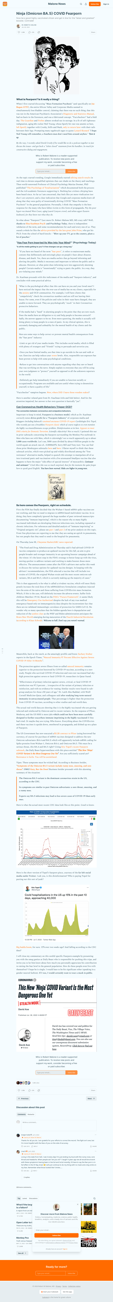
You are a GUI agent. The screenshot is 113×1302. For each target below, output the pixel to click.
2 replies (27, 1177)
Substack (45, 1297)
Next (90, 1098)
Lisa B (23, 1151)
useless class (37, 613)
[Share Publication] (86, 4)
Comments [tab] (21, 1114)
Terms (64, 1286)
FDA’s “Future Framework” (66, 597)
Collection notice (74, 1286)
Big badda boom (23, 947)
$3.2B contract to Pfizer (65, 733)
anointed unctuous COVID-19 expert (59, 421)
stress (54, 355)
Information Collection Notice (56, 1243)
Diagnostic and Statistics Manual (78, 114)
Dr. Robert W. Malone (29, 25)
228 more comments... (24, 1187)
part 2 (62, 529)
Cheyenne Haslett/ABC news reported (54, 542)
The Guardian (27, 120)
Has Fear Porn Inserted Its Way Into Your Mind (43, 242)
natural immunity (75, 666)
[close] (77, 1204)
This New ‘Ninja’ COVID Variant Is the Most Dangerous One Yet (54, 752)
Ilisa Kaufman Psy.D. (36, 223)
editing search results (80, 177)
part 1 (52, 529)
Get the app (67, 1292)
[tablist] (25, 1114)
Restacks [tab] (31, 1114)
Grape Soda (25, 1135)
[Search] (81, 4)
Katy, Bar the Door (39, 769)
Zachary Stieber (85, 654)
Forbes (41, 120)
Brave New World (24, 617)
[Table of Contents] (2, 651)
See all (21, 1253)
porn (58, 251)
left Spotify (21, 127)
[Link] (13, 99)
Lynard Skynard (81, 130)
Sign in (106, 4)
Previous (24, 1098)
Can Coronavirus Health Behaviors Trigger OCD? (44, 406)
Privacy (58, 1286)
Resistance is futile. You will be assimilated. (36, 757)
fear (54, 251)
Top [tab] (19, 1198)
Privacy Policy (73, 1243)
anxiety (26, 292)
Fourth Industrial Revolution (79, 617)
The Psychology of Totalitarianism (43, 187)
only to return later (72, 127)
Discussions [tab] (33, 1198)
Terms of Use (67, 1240)
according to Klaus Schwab (29, 620)
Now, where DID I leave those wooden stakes (68, 392)
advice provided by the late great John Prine (61, 230)
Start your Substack (50, 1292)
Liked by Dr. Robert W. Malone (32, 1137)
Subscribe (95, 4)
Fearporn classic (52, 424)
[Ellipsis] (95, 1135)
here (50, 448)
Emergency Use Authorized (40, 600)
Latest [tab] (24, 1198)
